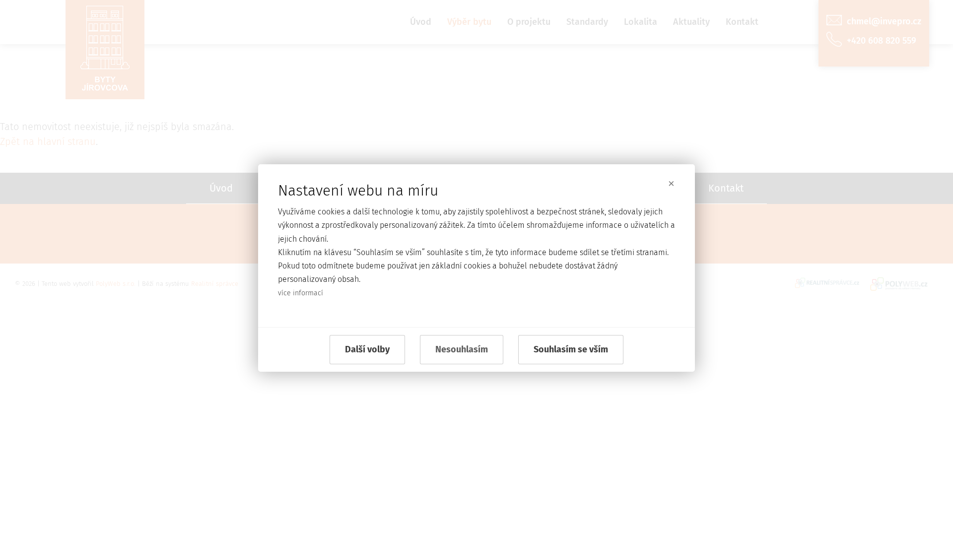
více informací (300, 293)
